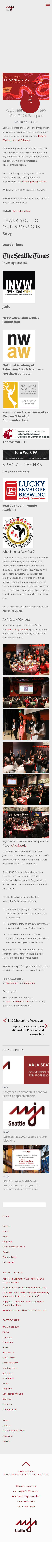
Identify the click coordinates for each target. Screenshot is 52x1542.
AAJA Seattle (18, 845)
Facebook (11, 982)
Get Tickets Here (22, 210)
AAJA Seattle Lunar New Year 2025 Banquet (25, 1310)
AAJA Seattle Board (26, 1501)
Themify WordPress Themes (36, 1474)
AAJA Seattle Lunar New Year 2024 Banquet (26, 112)
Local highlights (10, 1363)
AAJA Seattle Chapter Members (26, 1496)
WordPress (19, 1474)
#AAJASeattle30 (11, 1327)
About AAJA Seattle (26, 1506)
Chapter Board (10, 1257)
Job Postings (9, 1358)
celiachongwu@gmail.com (33, 181)
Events (6, 1252)
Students (7, 1404)
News (32, 122)
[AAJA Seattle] (10, 10)
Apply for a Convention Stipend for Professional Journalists (27, 1030)
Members (7, 1373)
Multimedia (8, 1378)
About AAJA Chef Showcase (26, 1491)
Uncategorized (10, 1409)
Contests (7, 1337)
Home (6, 1216)
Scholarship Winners (13, 1394)
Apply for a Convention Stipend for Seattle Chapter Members (25, 1094)
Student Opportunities (14, 1247)
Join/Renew (8, 1262)
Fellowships (8, 1352)
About (6, 1231)
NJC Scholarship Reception (25, 1020)
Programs (7, 1241)
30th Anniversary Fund (26, 1486)
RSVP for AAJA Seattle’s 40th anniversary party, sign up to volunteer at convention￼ (21, 1185)
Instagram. (29, 982)
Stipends (7, 1399)
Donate (6, 1226)
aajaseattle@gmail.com (17, 1001)
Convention (8, 1342)
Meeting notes (10, 1368)
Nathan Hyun (21, 122)
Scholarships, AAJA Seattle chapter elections (25, 1287)
